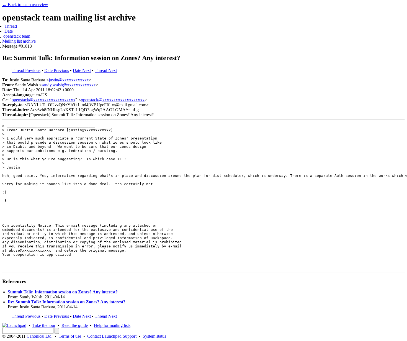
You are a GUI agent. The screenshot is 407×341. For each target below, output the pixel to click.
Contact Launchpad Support (111, 336)
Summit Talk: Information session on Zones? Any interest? (63, 292)
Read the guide (74, 325)
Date (8, 31)
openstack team (16, 36)
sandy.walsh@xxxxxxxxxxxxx (69, 84)
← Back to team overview (25, 4)
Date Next (82, 70)
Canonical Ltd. (40, 336)
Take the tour (43, 325)
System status (154, 336)
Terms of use (70, 336)
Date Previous (56, 70)
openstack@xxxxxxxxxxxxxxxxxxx (43, 99)
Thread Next (106, 70)
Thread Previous (26, 70)
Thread (10, 26)
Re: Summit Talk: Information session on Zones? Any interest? (66, 301)
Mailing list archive (19, 41)
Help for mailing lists (112, 325)
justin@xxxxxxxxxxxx (69, 80)
